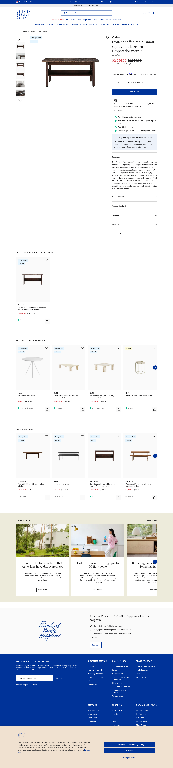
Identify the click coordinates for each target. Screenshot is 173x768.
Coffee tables (42, 32)
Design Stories (98, 20)
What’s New (117, 710)
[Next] (155, 562)
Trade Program (142, 670)
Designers (117, 20)
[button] (144, 12)
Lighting (50, 24)
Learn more (94, 637)
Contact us (92, 684)
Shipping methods (95, 674)
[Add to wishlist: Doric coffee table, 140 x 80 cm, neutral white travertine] (82, 347)
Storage (83, 24)
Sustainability (117, 674)
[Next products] (155, 367)
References (141, 677)
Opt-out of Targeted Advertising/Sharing (129, 745)
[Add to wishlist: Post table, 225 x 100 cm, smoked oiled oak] (46, 435)
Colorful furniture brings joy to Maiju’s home (98, 565)
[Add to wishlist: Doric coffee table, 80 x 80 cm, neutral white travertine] (118, 347)
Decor (75, 24)
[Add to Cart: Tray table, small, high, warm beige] (154, 409)
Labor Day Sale (58, 20)
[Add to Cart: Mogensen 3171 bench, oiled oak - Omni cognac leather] (154, 497)
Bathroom (104, 24)
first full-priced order (147, 131)
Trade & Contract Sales (145, 666)
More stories (152, 520)
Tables (32, 32)
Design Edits (141, 714)
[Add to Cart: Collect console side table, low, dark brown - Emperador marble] (47, 321)
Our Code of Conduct (121, 687)
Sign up (59, 678)
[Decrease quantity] (114, 83)
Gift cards (140, 718)
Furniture (39, 24)
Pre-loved (92, 721)
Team (138, 674)
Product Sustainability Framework (121, 678)
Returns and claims (96, 677)
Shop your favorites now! (136, 147)
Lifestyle (125, 24)
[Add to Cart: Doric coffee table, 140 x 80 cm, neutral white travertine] (82, 409)
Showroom (92, 714)
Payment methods (95, 670)
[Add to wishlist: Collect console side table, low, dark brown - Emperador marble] (46, 259)
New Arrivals (70, 20)
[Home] (17, 32)
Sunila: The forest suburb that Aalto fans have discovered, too (42, 565)
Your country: (21, 685)
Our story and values (120, 666)
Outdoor (115, 24)
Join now (95, 645)
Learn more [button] (118, 110)
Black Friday (141, 725)
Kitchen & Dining (63, 24)
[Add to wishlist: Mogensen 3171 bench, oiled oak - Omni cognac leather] (154, 435)
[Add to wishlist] (107, 37)
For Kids (134, 24)
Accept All (129, 751)
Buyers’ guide (117, 696)
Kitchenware (117, 725)
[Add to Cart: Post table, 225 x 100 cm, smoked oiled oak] (47, 497)
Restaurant (92, 718)
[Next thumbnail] (20, 100)
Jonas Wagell (117, 55)
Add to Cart (134, 92)
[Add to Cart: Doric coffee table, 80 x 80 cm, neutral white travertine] (118, 409)
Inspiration (87, 20)
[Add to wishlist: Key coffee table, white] (46, 347)
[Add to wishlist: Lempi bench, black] (82, 435)
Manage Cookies (129, 758)
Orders (91, 666)
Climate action (117, 683)
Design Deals (141, 721)
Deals (79, 20)
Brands (108, 20)
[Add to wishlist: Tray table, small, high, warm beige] (154, 347)
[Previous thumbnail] (20, 39)
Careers (115, 670)
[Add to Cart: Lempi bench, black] (82, 497)
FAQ (89, 681)
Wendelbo (116, 37)
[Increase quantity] (123, 83)
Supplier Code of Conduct (119, 691)
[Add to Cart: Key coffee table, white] (47, 409)
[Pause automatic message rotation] (111, 2)
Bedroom (93, 24)
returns (131, 127)
